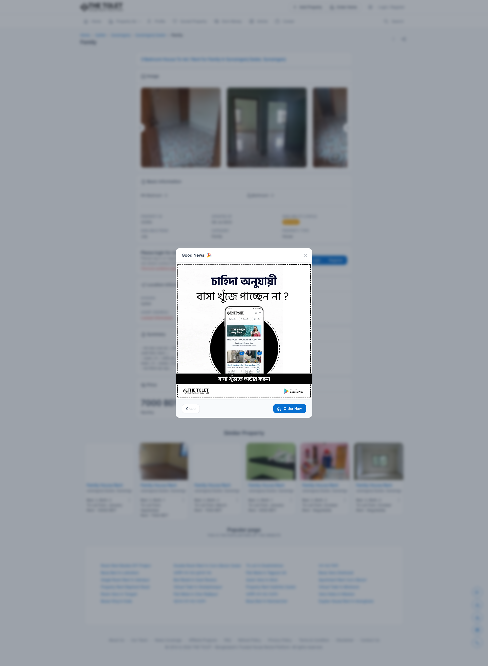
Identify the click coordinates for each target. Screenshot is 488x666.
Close (190, 408)
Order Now (293, 408)
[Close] (305, 255)
